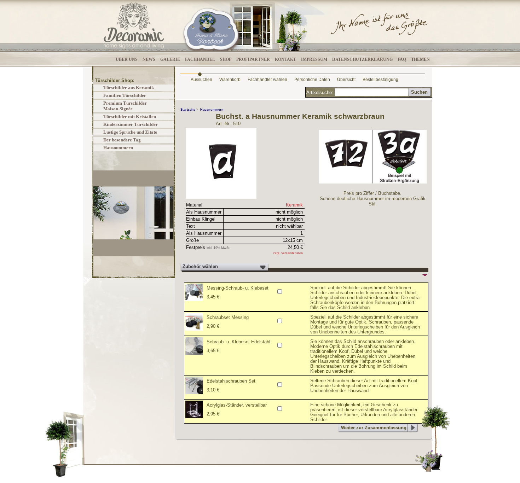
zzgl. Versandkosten (288, 253)
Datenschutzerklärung (362, 59)
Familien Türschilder (124, 95)
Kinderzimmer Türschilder (130, 124)
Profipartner (253, 59)
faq (402, 59)
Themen (420, 59)
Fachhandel (200, 59)
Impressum (314, 59)
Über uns (127, 59)
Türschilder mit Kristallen (129, 116)
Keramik (294, 205)
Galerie (170, 59)
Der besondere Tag (122, 139)
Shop (225, 59)
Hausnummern (118, 147)
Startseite (187, 109)
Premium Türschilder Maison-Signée (125, 105)
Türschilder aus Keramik (128, 87)
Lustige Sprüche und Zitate (130, 132)
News (149, 59)
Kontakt (285, 59)
